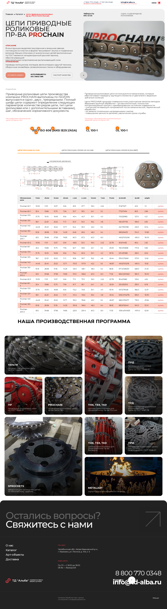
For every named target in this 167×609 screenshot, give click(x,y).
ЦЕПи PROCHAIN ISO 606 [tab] (29, 150)
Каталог (19, 14)
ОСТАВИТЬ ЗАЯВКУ (15, 75)
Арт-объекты (15, 554)
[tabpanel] (83, 175)
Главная (9, 14)
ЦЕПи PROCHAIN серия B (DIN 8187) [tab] (121, 150)
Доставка (12, 559)
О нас (9, 545)
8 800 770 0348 (138, 573)
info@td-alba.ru (137, 582)
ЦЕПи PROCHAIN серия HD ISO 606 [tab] (77, 150)
